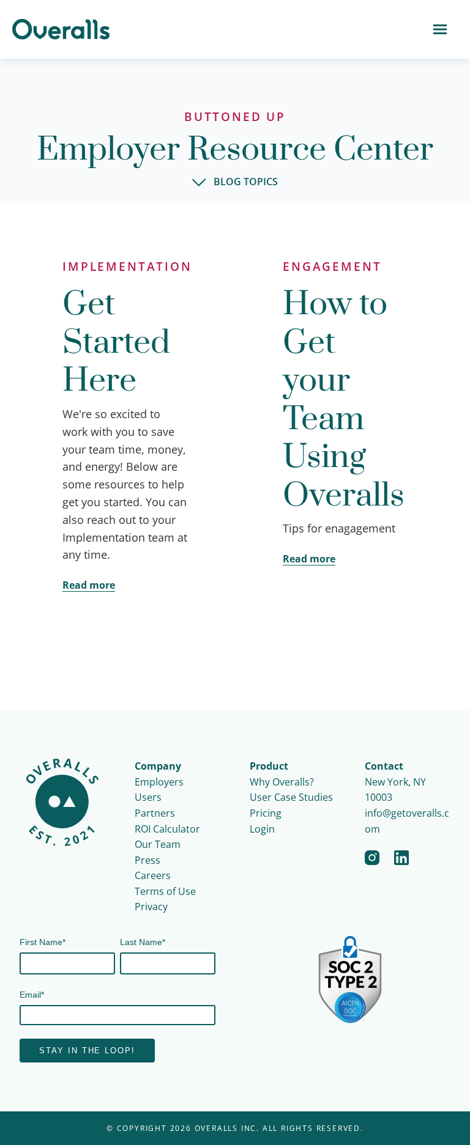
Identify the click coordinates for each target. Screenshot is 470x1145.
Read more (88, 585)
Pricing (266, 813)
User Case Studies (291, 797)
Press (147, 860)
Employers (159, 782)
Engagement (332, 266)
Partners (155, 813)
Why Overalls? (282, 782)
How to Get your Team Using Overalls (344, 400)
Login (262, 829)
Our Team (158, 844)
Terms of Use (165, 891)
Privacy (151, 906)
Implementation (127, 266)
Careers (153, 875)
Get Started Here (116, 343)
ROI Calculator (167, 829)
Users (148, 797)
